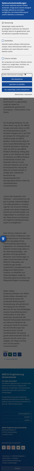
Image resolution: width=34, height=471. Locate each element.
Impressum (28, 94)
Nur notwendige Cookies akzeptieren (17, 90)
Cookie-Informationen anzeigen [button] (13, 75)
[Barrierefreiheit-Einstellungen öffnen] (3, 239)
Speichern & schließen (17, 84)
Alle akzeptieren (17, 79)
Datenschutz (19, 94)
